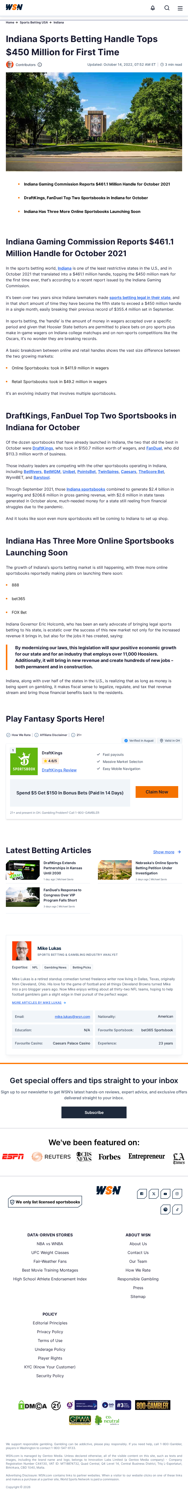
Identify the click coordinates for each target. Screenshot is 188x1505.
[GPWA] (80, 1420)
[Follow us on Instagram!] (177, 1194)
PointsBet (86, 471)
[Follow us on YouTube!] (165, 1194)
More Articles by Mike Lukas (37, 1002)
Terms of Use (50, 1340)
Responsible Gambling (138, 1278)
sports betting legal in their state (139, 297)
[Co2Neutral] (107, 1420)
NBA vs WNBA (50, 1243)
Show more (163, 851)
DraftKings (43, 448)
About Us (138, 1243)
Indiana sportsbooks (86, 489)
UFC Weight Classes (50, 1252)
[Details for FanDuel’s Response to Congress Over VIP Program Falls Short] (23, 899)
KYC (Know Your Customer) (50, 1366)
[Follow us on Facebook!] (142, 1194)
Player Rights (50, 1358)
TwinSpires (108, 471)
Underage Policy (50, 1349)
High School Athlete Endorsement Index (50, 1278)
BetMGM (52, 471)
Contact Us (138, 1252)
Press (138, 1287)
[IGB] (81, 1405)
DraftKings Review (59, 770)
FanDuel (154, 448)
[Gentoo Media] (116, 1405)
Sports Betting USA (34, 22)
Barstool (41, 477)
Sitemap (138, 1296)
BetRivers (33, 471)
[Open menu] (179, 7)
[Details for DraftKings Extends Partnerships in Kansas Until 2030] (23, 870)
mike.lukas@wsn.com (72, 1016)
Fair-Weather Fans (50, 1261)
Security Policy (50, 1375)
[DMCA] (32, 1405)
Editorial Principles (50, 1322)
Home (10, 22)
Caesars (128, 471)
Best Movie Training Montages (50, 1270)
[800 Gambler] (152, 1405)
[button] (180, 8)
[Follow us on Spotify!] (165, 1209)
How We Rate (138, 1270)
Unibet (69, 471)
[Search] (167, 8)
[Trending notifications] (153, 8)
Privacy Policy (50, 1331)
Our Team (138, 1261)
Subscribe (94, 1112)
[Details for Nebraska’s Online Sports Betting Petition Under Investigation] (115, 870)
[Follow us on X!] (154, 1194)
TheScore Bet (151, 471)
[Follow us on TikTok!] (177, 1209)
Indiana (59, 22)
